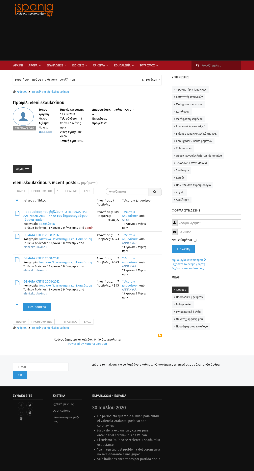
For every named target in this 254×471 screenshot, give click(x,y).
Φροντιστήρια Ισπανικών (191, 89)
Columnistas (184, 148)
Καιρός (180, 178)
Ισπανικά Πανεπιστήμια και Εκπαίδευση (65, 239)
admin (89, 228)
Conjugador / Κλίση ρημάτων (194, 141)
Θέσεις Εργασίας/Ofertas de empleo (199, 155)
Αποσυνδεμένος (24, 128)
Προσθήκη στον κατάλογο (192, 326)
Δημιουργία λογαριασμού (188, 260)
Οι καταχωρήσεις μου (189, 319)
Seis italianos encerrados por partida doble (128, 459)
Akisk (125, 220)
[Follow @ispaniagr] (29, 405)
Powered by (76, 344)
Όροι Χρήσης (61, 410)
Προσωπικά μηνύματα (189, 297)
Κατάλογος (182, 111)
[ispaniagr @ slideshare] (21, 419)
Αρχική (18, 65)
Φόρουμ (181, 289)
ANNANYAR (129, 243)
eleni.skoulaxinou (35, 247)
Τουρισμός (147, 65)
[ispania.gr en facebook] (21, 405)
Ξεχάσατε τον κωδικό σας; (188, 268)
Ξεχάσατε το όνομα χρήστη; (189, 264)
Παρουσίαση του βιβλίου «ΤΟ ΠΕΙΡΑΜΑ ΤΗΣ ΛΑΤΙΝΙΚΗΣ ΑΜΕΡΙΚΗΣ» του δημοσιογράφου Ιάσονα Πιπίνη (55, 216)
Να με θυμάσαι (182, 240)
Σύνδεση (183, 249)
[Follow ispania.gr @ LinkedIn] (21, 412)
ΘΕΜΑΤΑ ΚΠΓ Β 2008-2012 (41, 235)
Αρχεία (180, 192)
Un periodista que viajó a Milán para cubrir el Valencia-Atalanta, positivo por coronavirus (128, 421)
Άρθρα (33, 65)
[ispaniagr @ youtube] (29, 412)
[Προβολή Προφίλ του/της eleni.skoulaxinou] (24, 120)
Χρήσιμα (99, 65)
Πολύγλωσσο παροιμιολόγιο (193, 185)
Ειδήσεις (78, 65)
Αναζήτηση (67, 79)
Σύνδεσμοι (182, 170)
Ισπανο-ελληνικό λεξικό (190, 126)
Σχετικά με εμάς (63, 404)
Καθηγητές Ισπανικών (189, 97)
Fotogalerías (184, 304)
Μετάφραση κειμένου (189, 119)
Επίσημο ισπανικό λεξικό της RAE (196, 133)
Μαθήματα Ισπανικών (189, 104)
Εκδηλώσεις (55, 65)
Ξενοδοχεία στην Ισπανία (191, 163)
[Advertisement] (166, 30)
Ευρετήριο (22, 79)
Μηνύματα (22, 169)
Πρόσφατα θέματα (44, 79)
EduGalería (122, 65)
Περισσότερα (37, 307)
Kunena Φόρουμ (96, 344)
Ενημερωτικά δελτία (188, 312)
